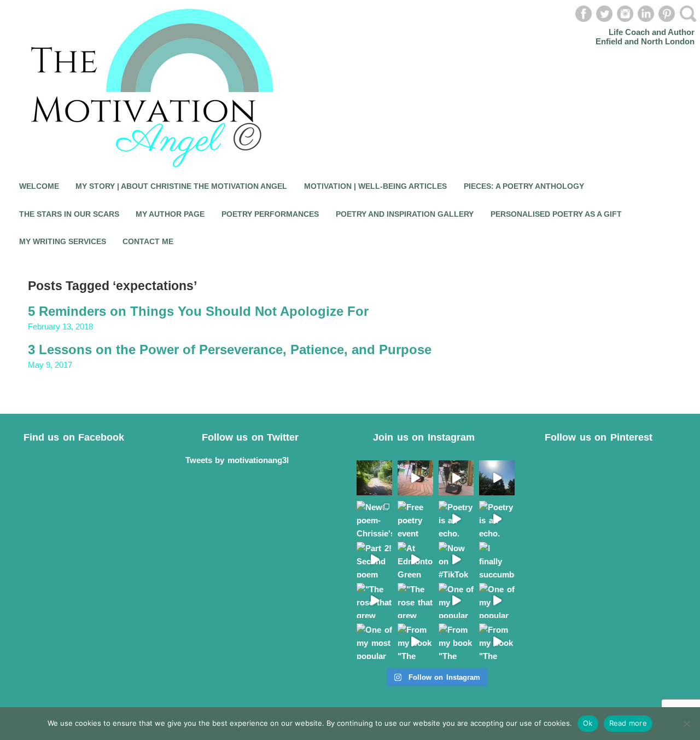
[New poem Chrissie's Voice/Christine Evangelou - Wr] (497, 478)
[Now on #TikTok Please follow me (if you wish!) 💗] (456, 559)
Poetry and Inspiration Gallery (405, 214)
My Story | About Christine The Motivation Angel (181, 186)
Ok (588, 723)
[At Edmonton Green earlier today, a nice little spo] (415, 559)
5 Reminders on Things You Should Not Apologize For (198, 311)
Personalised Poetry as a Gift (556, 214)
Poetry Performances (270, 214)
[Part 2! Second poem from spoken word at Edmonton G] (374, 559)
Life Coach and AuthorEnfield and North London (645, 36)
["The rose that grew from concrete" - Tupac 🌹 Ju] (374, 600)
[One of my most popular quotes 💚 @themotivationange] (374, 641)
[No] (686, 723)
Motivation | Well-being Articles (375, 186)
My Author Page (170, 214)
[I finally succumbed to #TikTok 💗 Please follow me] (497, 559)
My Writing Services (62, 241)
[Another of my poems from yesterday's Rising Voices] (415, 478)
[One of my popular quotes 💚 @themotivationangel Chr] (456, 600)
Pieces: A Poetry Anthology (524, 186)
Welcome (39, 186)
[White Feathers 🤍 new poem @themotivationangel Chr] (374, 478)
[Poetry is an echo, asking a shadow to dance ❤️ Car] (456, 518)
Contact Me (147, 241)
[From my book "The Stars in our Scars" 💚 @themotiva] (415, 641)
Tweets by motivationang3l (237, 460)
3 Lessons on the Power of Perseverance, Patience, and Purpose (229, 349)
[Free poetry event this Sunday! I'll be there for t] (415, 518)
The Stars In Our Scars (69, 214)
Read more (628, 723)
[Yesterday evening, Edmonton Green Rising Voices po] (456, 478)
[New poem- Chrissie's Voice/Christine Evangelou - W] (374, 518)
